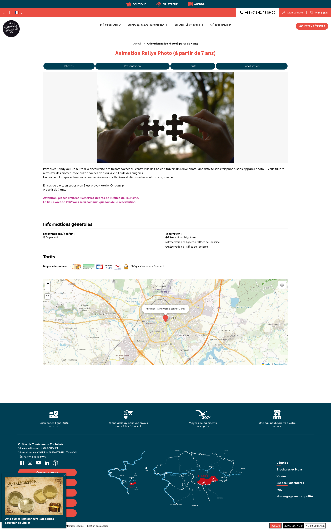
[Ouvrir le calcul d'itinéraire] (47, 296)
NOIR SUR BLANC (315, 525)
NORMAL (275, 525)
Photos (69, 66)
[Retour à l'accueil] (11, 28)
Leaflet (267, 363)
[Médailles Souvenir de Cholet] (34, 495)
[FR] (18, 13)
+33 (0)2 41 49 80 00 (260, 12)
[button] (319, 12)
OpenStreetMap (280, 363)
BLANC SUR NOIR (293, 525)
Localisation (252, 66)
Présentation (132, 66)
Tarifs (192, 66)
